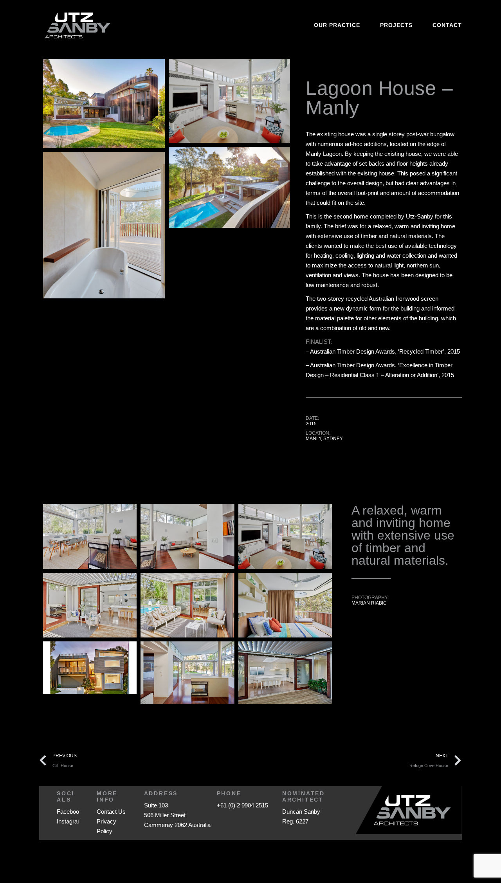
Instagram (70, 821)
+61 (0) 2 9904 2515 (242, 805)
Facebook (69, 811)
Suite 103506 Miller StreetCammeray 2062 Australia (177, 815)
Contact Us (111, 811)
